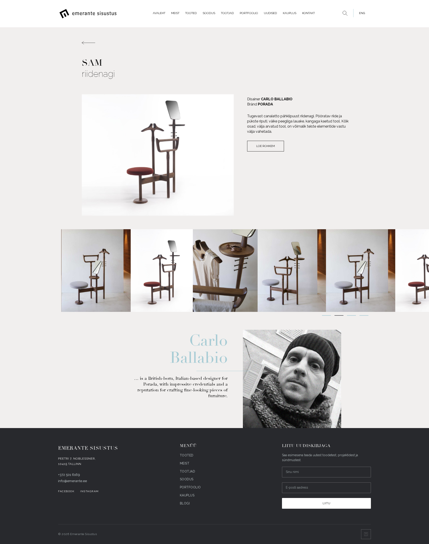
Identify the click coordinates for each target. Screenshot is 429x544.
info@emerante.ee (72, 481)
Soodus (209, 13)
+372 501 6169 (69, 475)
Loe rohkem (265, 146)
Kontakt (308, 13)
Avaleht (159, 13)
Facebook (66, 491)
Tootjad (227, 13)
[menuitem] (360, 13)
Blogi (185, 503)
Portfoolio (249, 13)
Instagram (89, 491)
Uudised (270, 13)
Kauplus (289, 13)
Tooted (191, 13)
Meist (175, 13)
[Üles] (366, 534)
